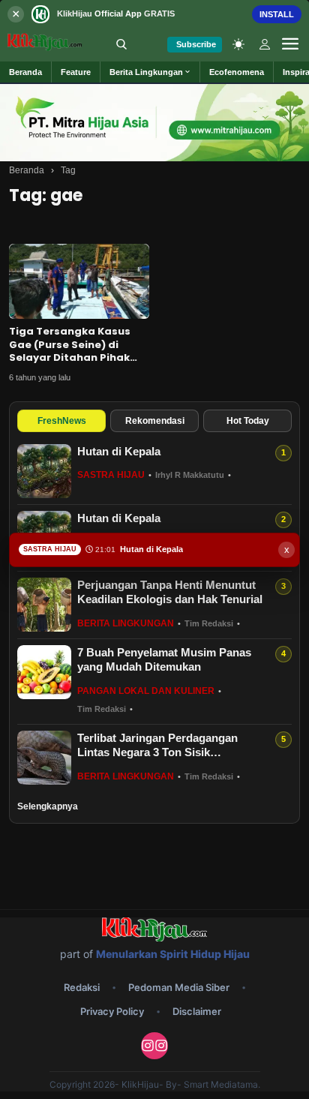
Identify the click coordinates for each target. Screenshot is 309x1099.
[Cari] (121, 44)
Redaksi (82, 987)
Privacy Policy (112, 1011)
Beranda (26, 170)
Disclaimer (196, 1011)
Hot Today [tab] (247, 421)
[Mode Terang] (238, 44)
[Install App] (154, 14)
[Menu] (290, 44)
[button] (150, 72)
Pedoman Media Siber (179, 987)
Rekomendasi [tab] (154, 421)
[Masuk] (264, 44)
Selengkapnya (47, 806)
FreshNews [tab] (62, 421)
